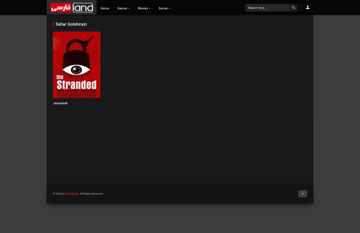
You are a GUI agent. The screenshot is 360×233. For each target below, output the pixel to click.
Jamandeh (60, 103)
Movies (143, 8)
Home (105, 8)
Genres (122, 8)
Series (163, 8)
